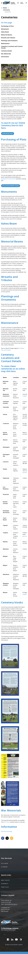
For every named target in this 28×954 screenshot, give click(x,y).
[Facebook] (8, 939)
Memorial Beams (6, 35)
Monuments (5, 29)
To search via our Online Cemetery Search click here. (13, 125)
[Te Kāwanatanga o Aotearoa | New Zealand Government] (12, 929)
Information (5, 56)
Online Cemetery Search (7, 133)
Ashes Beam (5, 32)
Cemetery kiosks (6, 51)
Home (5, 8)
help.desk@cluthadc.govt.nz (11, 904)
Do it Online (4, 863)
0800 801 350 (8, 900)
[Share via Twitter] (7, 838)
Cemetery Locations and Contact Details (12, 47)
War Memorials (6, 54)
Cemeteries (8, 12)
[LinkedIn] (12, 939)
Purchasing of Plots (7, 26)
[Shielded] (20, 939)
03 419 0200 (8, 902)
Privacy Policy (5, 887)
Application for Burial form (8, 179)
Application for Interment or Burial (10, 185)
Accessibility (4, 883)
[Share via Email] (11, 838)
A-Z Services (4, 867)
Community (6, 10)
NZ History (7, 822)
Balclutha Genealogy (6, 831)
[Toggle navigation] (8, 8)
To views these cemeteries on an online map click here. (13, 369)
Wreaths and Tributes (8, 38)
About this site (5, 880)
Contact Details (7, 895)
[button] (1, 3)
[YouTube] (16, 939)
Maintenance (5, 43)
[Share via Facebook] (2, 838)
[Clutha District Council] (12, 922)
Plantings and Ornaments (9, 40)
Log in (18, 3)
